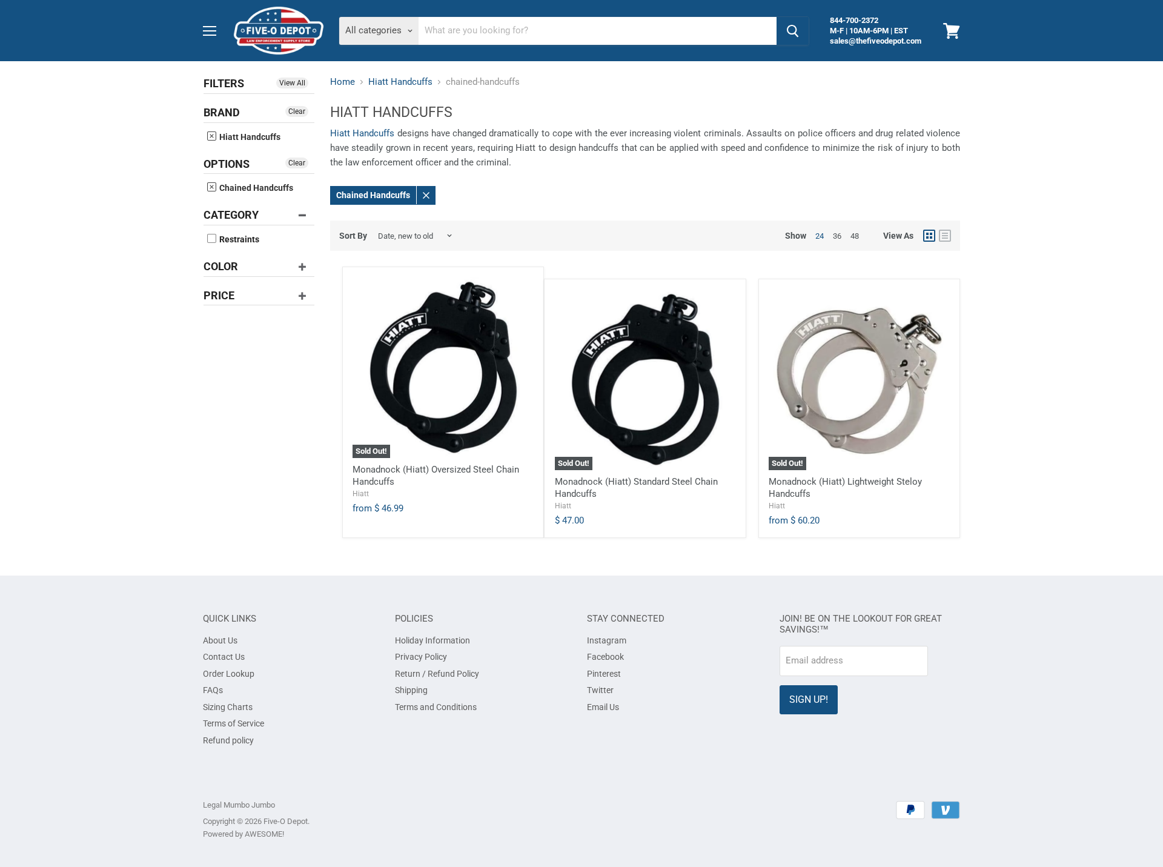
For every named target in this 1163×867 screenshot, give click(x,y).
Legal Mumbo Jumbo (239, 804)
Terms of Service (233, 723)
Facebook (605, 657)
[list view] (945, 236)
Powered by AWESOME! (243, 834)
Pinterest (604, 674)
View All (292, 83)
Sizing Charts (228, 707)
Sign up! (808, 699)
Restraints (238, 239)
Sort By (353, 236)
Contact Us (224, 657)
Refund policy (228, 740)
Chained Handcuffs (255, 188)
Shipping (411, 690)
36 (837, 236)
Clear (296, 111)
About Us (220, 640)
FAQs (213, 690)
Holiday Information (432, 640)
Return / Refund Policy (437, 674)
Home (342, 82)
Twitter (600, 690)
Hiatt (361, 494)
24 (819, 236)
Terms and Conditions (436, 707)
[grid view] (929, 236)
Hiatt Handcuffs (248, 137)
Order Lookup (228, 674)
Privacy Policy (421, 657)
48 (854, 236)
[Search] (793, 31)
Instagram (606, 640)
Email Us (603, 707)
